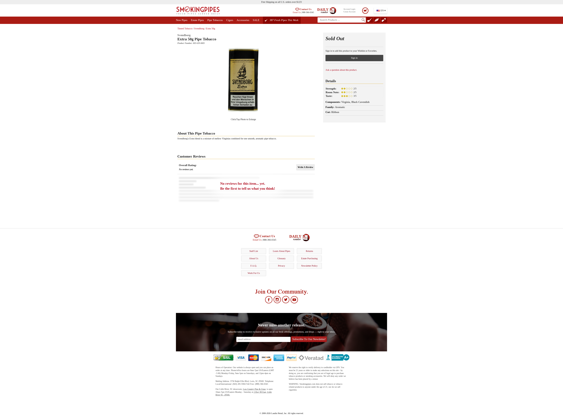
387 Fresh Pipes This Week (284, 20)
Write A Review (305, 167)
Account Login (349, 9)
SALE (256, 20)
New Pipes (181, 20)
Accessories (243, 20)
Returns (309, 251)
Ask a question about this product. (341, 70)
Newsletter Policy (309, 266)
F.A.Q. (253, 266)
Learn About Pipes (281, 251)
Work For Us (254, 273)
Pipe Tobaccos (215, 20)
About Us (253, 258)
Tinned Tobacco (184, 28)
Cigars (229, 20)
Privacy (281, 266)
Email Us (297, 12)
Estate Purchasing (309, 258)
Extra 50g (210, 28)
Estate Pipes (197, 20)
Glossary (281, 258)
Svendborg (199, 28)
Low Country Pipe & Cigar (254, 389)
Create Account (349, 12)
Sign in (354, 58)
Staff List (253, 251)
